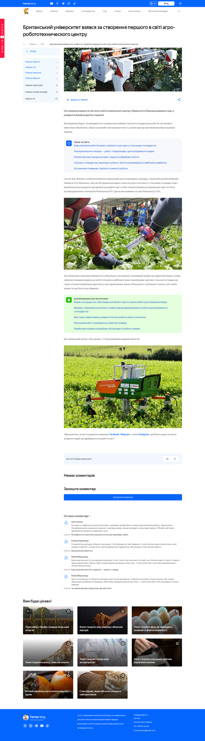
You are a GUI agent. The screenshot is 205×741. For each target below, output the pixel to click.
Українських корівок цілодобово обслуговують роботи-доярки (107, 328)
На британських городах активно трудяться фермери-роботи (106, 157)
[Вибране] (180, 3)
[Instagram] (68, 3)
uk (154, 4)
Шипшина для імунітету (82, 551)
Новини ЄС (41, 99)
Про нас (137, 718)
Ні (175, 459)
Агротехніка (134, 11)
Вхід (166, 3)
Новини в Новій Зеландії (41, 92)
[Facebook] (57, 3)
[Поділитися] (179, 99)
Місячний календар (158, 11)
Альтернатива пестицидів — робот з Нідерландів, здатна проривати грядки (114, 151)
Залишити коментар (123, 497)
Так (167, 459)
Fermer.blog (26, 11)
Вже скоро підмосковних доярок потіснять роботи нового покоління (110, 317)
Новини (54, 11)
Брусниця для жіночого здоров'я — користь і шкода (94, 570)
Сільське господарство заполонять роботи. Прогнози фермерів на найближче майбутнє (120, 162)
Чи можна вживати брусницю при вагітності (91, 588)
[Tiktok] (74, 3)
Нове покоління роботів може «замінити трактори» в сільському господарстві (115, 145)
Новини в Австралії (41, 85)
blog (29, 3)
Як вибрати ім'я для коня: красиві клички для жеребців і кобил (99, 535)
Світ (42, 44)
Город (118, 11)
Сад (105, 11)
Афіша (39, 11)
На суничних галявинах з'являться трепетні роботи (101, 168)
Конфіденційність (141, 715)
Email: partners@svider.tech (144, 730)
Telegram (125, 434)
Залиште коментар (80, 489)
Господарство (88, 11)
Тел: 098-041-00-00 (141, 726)
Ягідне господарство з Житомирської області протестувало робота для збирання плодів (120, 302)
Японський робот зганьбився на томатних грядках (100, 323)
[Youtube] (51, 3)
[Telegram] (63, 3)
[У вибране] (68, 611)
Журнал (69, 11)
